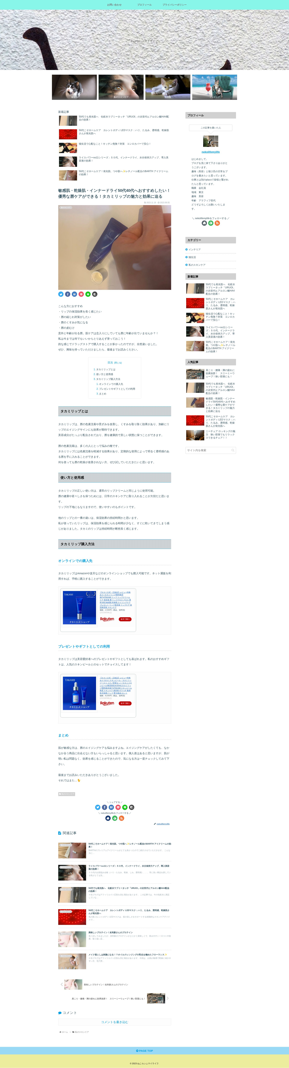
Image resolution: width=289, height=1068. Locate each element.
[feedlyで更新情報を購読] (114, 818)
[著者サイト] (108, 818)
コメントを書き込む (114, 1022)
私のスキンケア (68, 794)
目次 (110, 362)
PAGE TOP (145, 1050)
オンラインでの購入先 (111, 384)
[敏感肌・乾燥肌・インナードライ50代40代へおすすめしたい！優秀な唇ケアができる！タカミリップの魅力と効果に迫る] (74, 294)
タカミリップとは (105, 369)
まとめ (102, 393)
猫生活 (192, 257)
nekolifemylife (211, 152)
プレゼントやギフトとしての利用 (117, 388)
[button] (233, 450)
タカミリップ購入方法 (108, 379)
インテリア (195, 249)
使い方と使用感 (104, 374)
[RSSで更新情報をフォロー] (121, 818)
